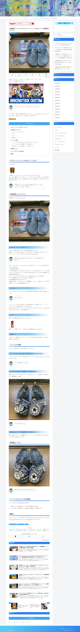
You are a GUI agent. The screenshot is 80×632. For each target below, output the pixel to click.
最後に (12, 153)
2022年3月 (57, 94)
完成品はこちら (14, 148)
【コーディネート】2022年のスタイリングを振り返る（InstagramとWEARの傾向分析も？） (63, 49)
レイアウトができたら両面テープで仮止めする (22, 144)
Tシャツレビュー (58, 127)
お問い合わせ (62, 628)
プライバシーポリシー (69, 628)
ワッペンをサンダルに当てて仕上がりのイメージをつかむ (24, 142)
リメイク (27, 524)
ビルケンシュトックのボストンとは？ (19, 127)
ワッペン (14, 133)
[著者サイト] (15, 536)
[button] (73, 34)
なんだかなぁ (58, 138)
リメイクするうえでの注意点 (17, 151)
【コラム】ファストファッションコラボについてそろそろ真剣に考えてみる (64, 44)
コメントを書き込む (29, 618)
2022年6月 (57, 89)
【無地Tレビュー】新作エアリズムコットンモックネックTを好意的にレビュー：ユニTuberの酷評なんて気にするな (63, 56)
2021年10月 (57, 106)
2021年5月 (57, 117)
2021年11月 (57, 103)
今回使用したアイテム (16, 129)
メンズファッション (21, 524)
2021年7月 (57, 111)
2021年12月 (57, 100)
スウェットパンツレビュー (61, 133)
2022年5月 (57, 91)
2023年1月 (57, 86)
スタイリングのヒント (60, 135)
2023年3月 (57, 83)
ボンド (13, 135)
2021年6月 (57, 114)
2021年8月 (57, 109)
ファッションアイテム (13, 524)
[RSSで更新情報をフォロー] (43, 536)
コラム (56, 130)
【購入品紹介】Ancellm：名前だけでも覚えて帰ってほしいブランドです (63, 67)
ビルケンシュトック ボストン (18, 131)
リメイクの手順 (14, 140)
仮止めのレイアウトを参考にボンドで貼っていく (23, 146)
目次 (28, 123)
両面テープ (14, 137)
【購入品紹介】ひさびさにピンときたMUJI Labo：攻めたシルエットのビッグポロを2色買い (64, 62)
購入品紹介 (57, 150)
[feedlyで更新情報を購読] (29, 536)
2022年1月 (57, 97)
